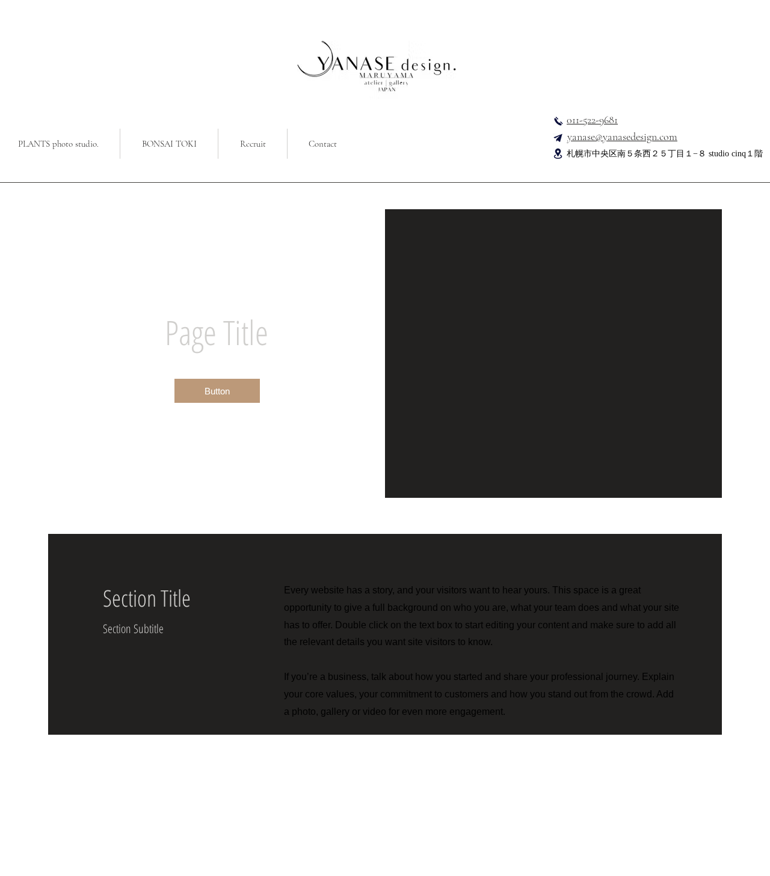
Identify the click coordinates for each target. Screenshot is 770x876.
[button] (217, 391)
